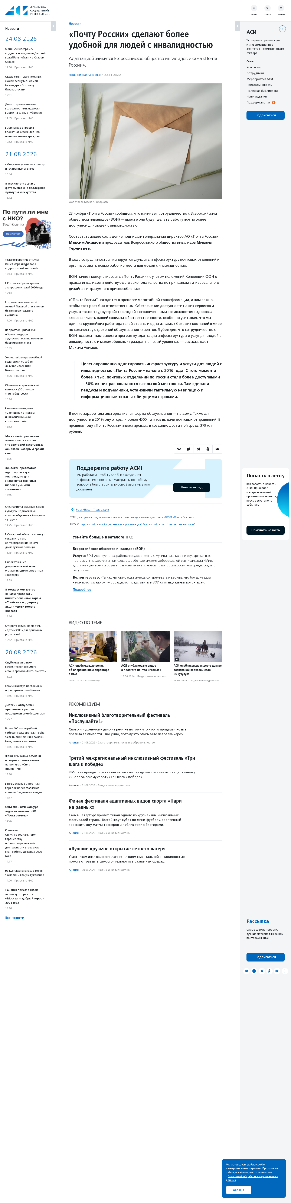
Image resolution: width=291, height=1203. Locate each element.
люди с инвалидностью (147, 517)
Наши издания (256, 96)
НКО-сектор (92, 680)
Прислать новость (259, 84)
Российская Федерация (92, 509)
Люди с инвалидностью (85, 75)
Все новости (14, 918)
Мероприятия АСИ (259, 79)
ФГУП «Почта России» (179, 517)
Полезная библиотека (262, 90)
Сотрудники (255, 73)
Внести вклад (191, 487)
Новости (75, 23)
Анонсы (74, 742)
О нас (250, 61)
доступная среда (89, 517)
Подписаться (265, 115)
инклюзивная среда (116, 517)
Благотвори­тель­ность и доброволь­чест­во (126, 742)
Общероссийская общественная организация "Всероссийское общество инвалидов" (136, 524)
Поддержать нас (258, 102)
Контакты (253, 67)
